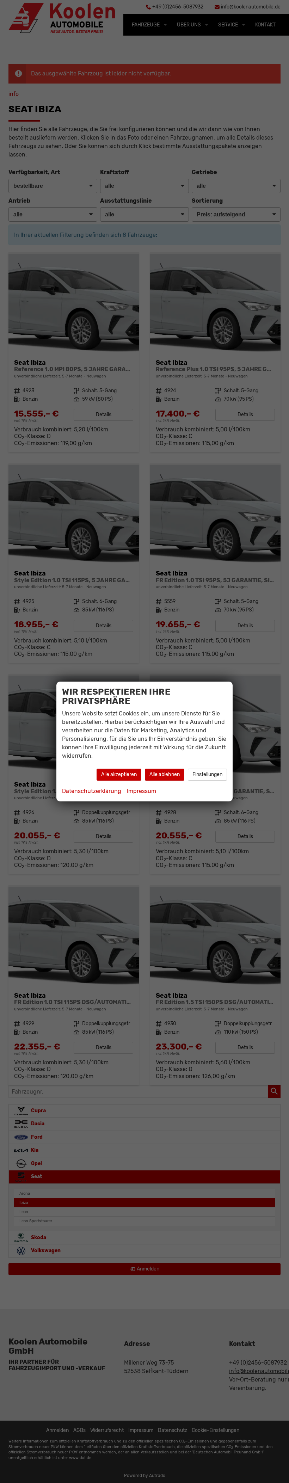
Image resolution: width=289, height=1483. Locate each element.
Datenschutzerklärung (91, 791)
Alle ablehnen (164, 774)
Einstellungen (207, 774)
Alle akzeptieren (119, 774)
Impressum (141, 791)
